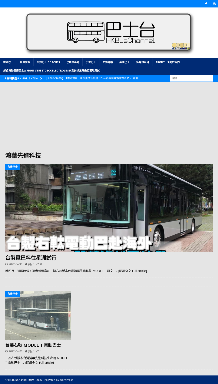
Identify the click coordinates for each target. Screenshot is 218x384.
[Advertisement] (109, 119)
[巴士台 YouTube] (214, 3)
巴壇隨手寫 (72, 62)
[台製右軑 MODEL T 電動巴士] (38, 315)
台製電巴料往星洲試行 (30, 257)
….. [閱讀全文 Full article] (130, 271)
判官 (31, 264)
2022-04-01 (15, 351)
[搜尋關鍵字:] (191, 78)
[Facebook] (206, 3)
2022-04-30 (15, 264)
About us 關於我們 (168, 62)
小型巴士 (91, 62)
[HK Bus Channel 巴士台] (109, 56)
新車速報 (25, 62)
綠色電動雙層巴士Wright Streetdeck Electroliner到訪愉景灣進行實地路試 (51, 70)
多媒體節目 (142, 62)
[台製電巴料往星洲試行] (109, 208)
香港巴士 (8, 62)
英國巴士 (124, 62)
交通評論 (108, 62)
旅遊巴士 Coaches (48, 62)
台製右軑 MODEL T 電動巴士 (33, 345)
